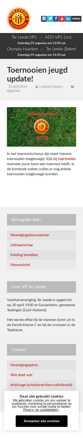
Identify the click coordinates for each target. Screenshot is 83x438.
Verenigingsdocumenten (29, 235)
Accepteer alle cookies (41, 421)
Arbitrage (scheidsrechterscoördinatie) (41, 385)
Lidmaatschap (21, 245)
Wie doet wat (21, 375)
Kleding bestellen (24, 255)
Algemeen (14, 91)
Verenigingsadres (24, 365)
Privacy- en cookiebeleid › (41, 410)
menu (76, 18)
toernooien (66, 159)
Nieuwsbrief (20, 265)
